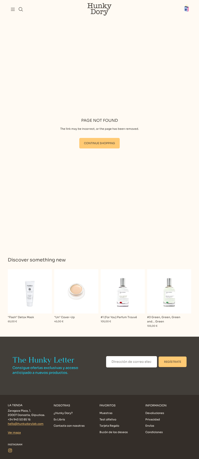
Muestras (106, 413)
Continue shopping (99, 143)
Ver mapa (14, 432)
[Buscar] (21, 9)
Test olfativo (108, 419)
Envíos (149, 425)
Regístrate (172, 362)
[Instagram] (10, 450)
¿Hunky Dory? (63, 413)
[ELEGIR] (92, 307)
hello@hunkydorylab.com (26, 423)
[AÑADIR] (45, 307)
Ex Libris (59, 419)
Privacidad (152, 419)
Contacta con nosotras (69, 425)
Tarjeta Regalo (109, 425)
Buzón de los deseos (114, 432)
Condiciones (154, 432)
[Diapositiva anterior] (58, 291)
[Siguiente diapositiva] (94, 291)
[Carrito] (188, 9)
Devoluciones (154, 413)
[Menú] (13, 9)
